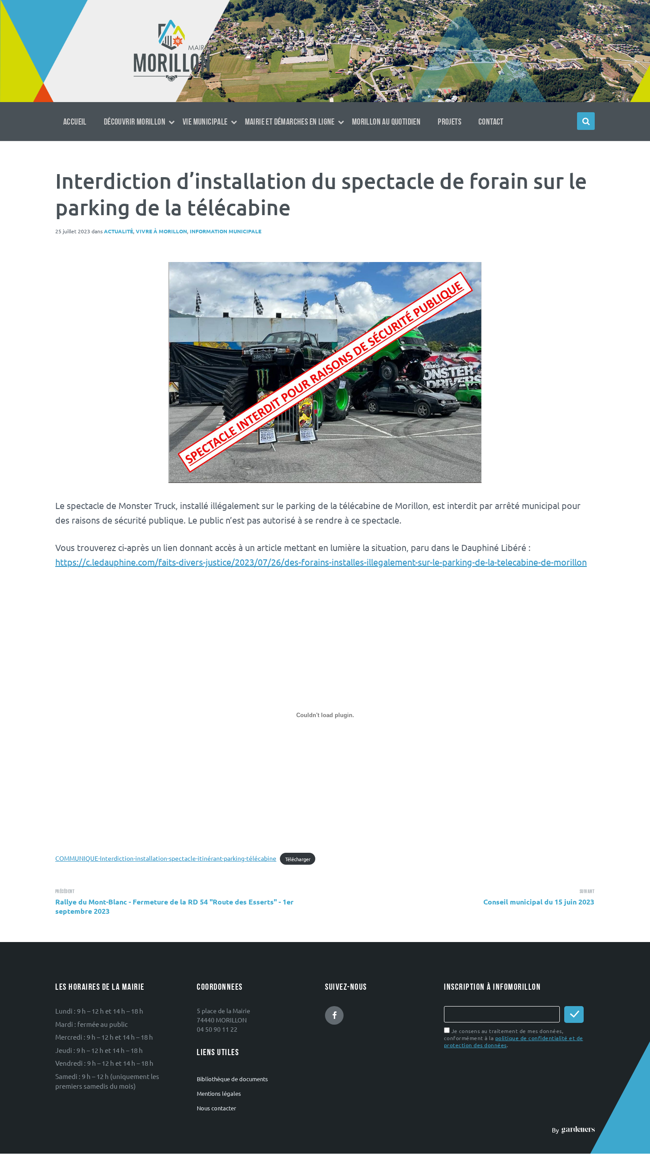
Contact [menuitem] (491, 122)
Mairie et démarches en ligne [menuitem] (290, 122)
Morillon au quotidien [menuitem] (386, 122)
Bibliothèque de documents (232, 1079)
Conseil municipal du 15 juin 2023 (538, 901)
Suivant (587, 891)
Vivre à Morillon (161, 231)
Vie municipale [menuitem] (205, 122)
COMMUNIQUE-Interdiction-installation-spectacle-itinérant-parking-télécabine (165, 858)
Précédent (64, 891)
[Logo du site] (171, 81)
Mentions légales (219, 1093)
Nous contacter (216, 1108)
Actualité (118, 231)
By (557, 1129)
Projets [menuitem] (449, 122)
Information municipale (225, 231)
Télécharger (297, 858)
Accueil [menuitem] (75, 122)
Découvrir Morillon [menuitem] (134, 122)
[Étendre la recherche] (586, 121)
